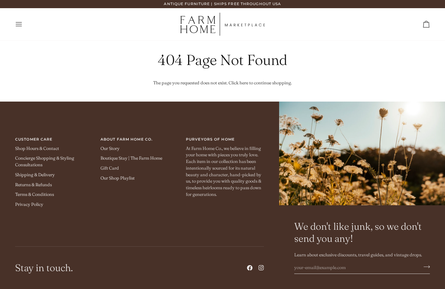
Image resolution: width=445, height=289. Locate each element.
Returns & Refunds (33, 184)
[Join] (425, 266)
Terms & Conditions (34, 194)
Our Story (110, 148)
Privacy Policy (29, 204)
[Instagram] (261, 268)
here (243, 83)
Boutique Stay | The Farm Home (131, 158)
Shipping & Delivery (35, 174)
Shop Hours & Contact (37, 148)
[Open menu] (24, 24)
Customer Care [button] (33, 139)
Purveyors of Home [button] (210, 139)
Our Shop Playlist (118, 178)
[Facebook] (249, 268)
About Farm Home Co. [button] (127, 139)
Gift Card (110, 168)
